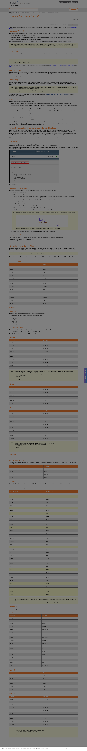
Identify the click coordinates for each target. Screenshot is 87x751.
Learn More (33, 749)
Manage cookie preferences (66, 748)
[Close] (85, 749)
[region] (43, 749)
